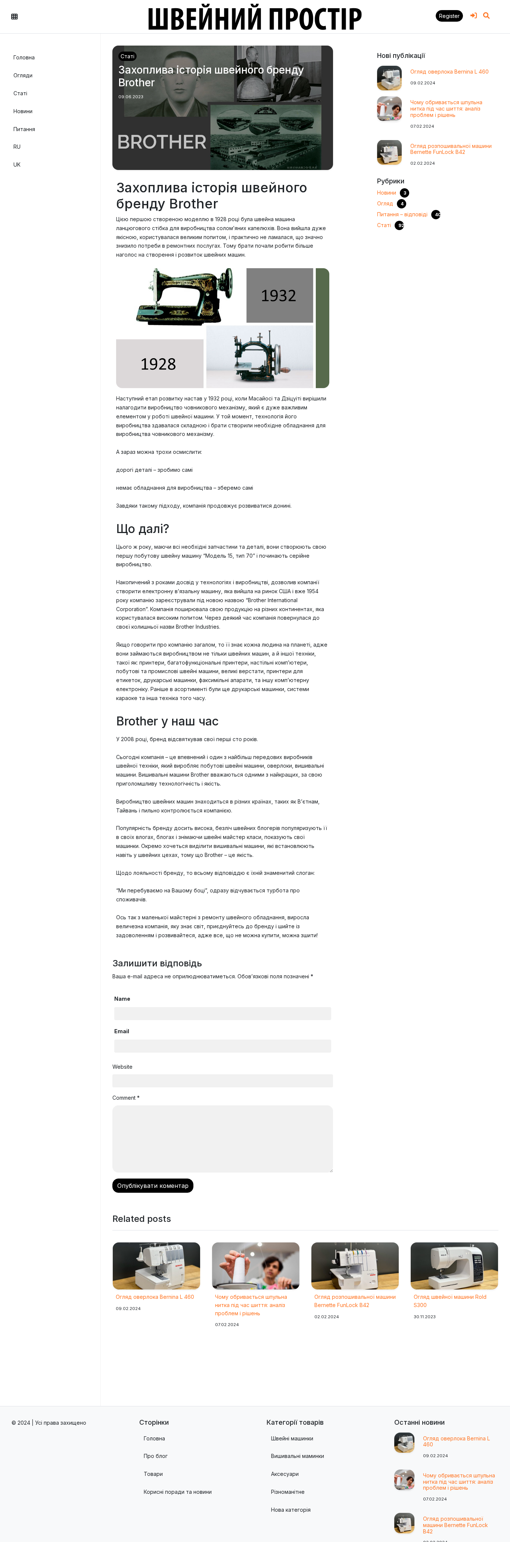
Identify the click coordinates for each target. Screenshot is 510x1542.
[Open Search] (486, 15)
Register (449, 16)
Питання (24, 129)
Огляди (22, 75)
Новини (22, 111)
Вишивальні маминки (297, 1456)
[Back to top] (496, 1523)
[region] (50, 720)
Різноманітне (288, 1492)
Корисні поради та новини (178, 1492)
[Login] (473, 15)
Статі (20, 93)
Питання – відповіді (402, 214)
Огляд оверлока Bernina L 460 (449, 71)
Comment (126, 1097)
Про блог (156, 1456)
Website (122, 1066)
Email (123, 1031)
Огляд (385, 203)
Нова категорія (291, 1510)
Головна (24, 57)
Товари (153, 1474)
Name (124, 999)
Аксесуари (285, 1474)
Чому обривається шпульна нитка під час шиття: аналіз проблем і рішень (446, 108)
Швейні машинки (292, 1438)
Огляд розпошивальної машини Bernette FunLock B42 (451, 148)
